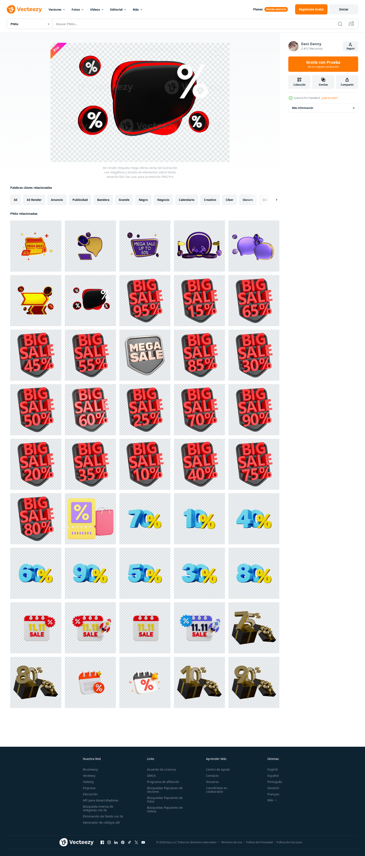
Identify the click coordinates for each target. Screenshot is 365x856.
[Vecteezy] (24, 9)
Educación (90, 794)
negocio (163, 200)
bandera (103, 200)
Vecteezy (89, 776)
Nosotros (212, 782)
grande (124, 200)
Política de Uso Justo (289, 842)
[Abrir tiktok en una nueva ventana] (129, 842)
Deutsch (273, 788)
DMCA (151, 776)
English (272, 769)
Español (273, 776)
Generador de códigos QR (101, 822)
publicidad (80, 200)
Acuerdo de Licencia (161, 769)
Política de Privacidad (259, 842)
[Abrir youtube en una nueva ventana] (143, 842)
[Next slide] (273, 200)
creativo (210, 200)
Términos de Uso (231, 842)
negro (143, 200)
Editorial (116, 9)
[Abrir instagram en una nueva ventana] (109, 842)
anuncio (57, 200)
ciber (229, 200)
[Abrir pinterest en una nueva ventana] (122, 842)
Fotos (76, 9)
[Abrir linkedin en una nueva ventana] (116, 842)
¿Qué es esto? (329, 98)
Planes (258, 9)
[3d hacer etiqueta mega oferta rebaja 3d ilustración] (144, 300)
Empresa (89, 788)
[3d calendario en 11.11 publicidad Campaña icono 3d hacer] (144, 627)
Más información (302, 108)
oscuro (248, 200)
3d (15, 200)
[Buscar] (340, 23)
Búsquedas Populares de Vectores (165, 790)
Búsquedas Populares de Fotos (165, 799)
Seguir (350, 48)
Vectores (55, 9)
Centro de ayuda (218, 769)
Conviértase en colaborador (216, 790)
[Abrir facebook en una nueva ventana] (102, 842)
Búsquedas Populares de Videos (165, 809)
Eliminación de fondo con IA (103, 816)
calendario (187, 200)
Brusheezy (90, 769)
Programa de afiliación (163, 782)
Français (273, 794)
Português (274, 782)
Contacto (212, 776)
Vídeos (95, 9)
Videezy (88, 782)
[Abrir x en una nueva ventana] (136, 842)
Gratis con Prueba (323, 64)
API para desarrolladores (100, 800)
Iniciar (343, 9)
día (265, 200)
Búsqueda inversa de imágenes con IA (98, 808)
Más (136, 9)
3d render (34, 200)
